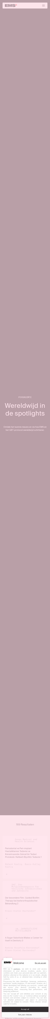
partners (17, 969)
